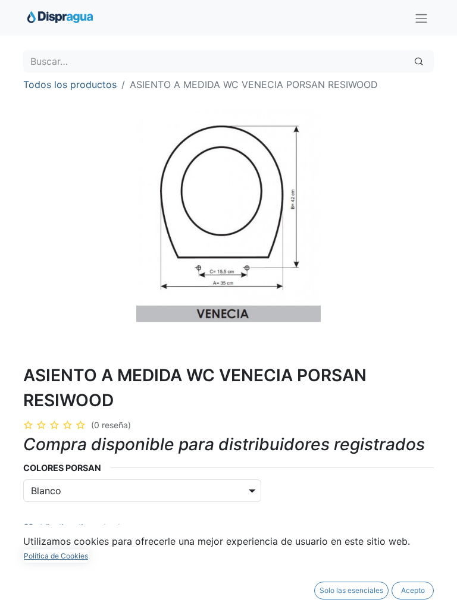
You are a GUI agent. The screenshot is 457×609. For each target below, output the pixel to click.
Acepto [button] (413, 590)
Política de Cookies (56, 555)
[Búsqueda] (418, 61)
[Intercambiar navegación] (421, 18)
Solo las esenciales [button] (351, 590)
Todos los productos (70, 84)
